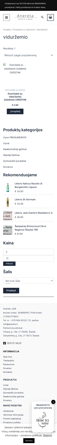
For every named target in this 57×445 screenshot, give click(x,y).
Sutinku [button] (29, 440)
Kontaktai (7, 372)
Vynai (6, 143)
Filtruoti (9, 264)
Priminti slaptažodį (12, 418)
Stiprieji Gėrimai (11, 155)
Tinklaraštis (8, 360)
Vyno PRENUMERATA (14, 137)
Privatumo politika (11, 422)
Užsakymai (8, 411)
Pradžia (7, 29)
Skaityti (47, 435)
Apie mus (7, 357)
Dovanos (8, 166)
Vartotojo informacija (13, 415)
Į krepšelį (15, 111)
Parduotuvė (8, 364)
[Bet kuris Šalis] (27, 281)
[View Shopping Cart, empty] (50, 17)
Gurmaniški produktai (14, 161)
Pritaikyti (11, 290)
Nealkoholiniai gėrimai (14, 149)
